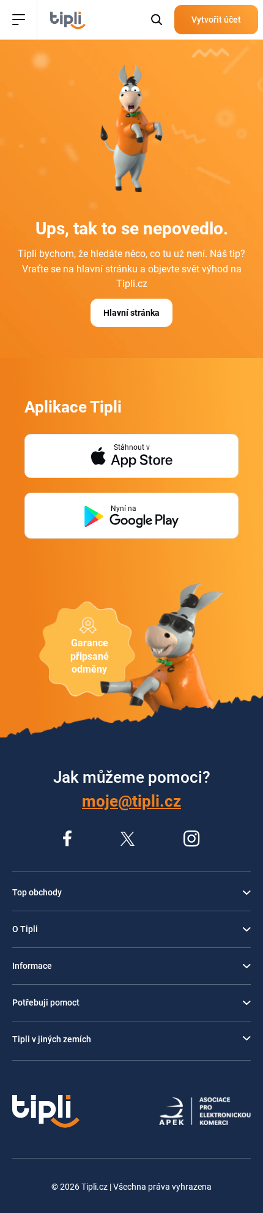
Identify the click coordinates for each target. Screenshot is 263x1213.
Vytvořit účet (216, 19)
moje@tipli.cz (131, 801)
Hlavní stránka (131, 313)
